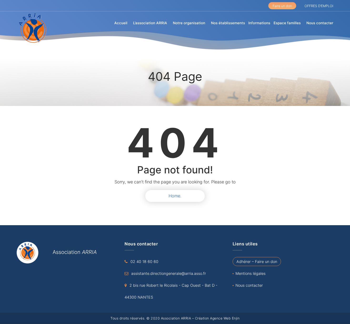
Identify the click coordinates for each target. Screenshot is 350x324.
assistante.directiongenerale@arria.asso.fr (168, 273)
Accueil (120, 23)
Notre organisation (189, 23)
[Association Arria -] (33, 28)
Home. (175, 195)
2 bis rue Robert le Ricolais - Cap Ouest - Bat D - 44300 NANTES (171, 291)
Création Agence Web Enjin (217, 318)
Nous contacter (319, 23)
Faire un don (282, 6)
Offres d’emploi (319, 6)
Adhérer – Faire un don (256, 261)
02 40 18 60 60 (144, 261)
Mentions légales (250, 273)
